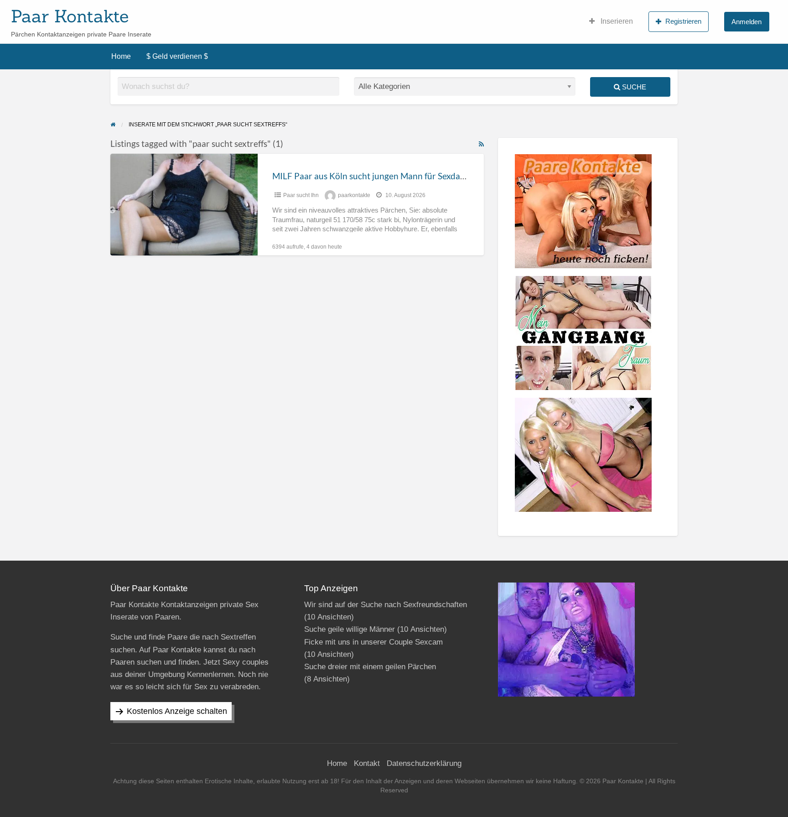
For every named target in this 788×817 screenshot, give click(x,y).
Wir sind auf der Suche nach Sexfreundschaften (385, 604)
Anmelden (746, 22)
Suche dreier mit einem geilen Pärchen (370, 666)
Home (121, 56)
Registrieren (683, 21)
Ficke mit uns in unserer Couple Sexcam (373, 642)
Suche (633, 87)
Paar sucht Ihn (301, 195)
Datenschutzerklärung (424, 763)
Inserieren (616, 21)
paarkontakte (354, 195)
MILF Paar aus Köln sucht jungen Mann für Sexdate (370, 176)
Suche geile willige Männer (349, 629)
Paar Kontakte (70, 16)
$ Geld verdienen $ (177, 56)
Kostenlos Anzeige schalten (177, 711)
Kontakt (367, 763)
